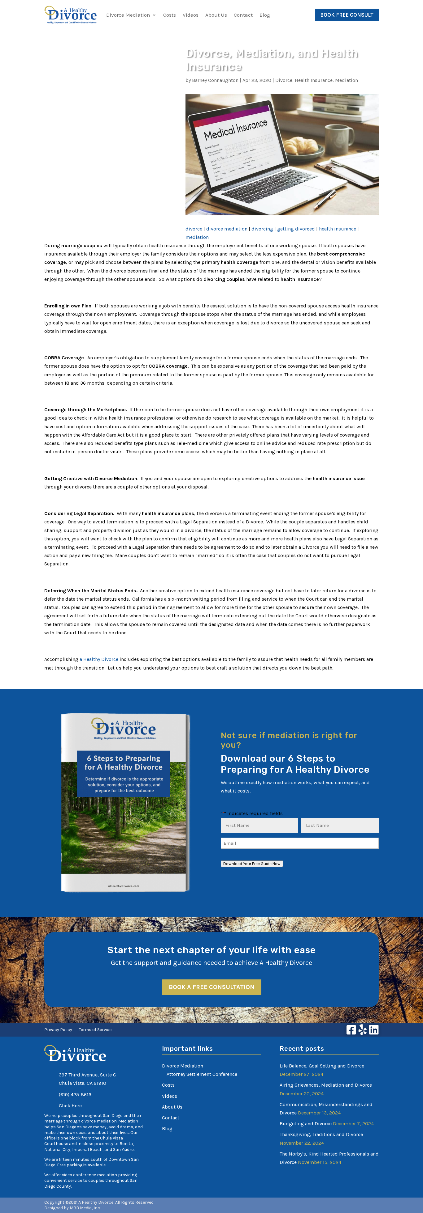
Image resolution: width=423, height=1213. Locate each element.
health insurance (337, 229)
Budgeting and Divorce (306, 1123)
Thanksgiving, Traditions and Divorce (321, 1134)
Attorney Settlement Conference (202, 1074)
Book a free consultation (212, 987)
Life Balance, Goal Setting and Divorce (322, 1066)
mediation (197, 237)
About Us (216, 15)
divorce (193, 229)
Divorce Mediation (128, 15)
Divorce (283, 80)
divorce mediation (226, 229)
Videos (190, 15)
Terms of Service (95, 1030)
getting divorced (296, 229)
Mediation (346, 80)
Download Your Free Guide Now (252, 863)
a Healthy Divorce (99, 659)
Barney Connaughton (215, 80)
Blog (264, 15)
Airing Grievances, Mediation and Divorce (326, 1085)
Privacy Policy (58, 1030)
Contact (243, 15)
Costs (169, 15)
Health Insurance (314, 80)
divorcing (262, 229)
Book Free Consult (346, 15)
